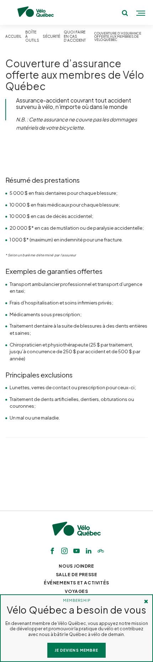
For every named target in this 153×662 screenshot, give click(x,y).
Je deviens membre (76, 650)
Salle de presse (76, 574)
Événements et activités (76, 582)
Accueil (13, 36)
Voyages (76, 591)
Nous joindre (76, 566)
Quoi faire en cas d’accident (75, 36)
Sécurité (51, 36)
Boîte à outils (32, 36)
